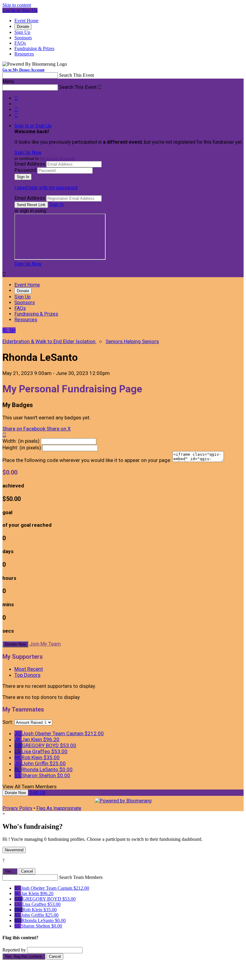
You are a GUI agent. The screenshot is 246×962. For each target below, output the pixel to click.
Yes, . (10, 871)
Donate (23, 26)
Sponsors (23, 37)
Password (25, 170)
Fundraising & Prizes (34, 48)
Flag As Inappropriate (58, 808)
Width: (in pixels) (21, 441)
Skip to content (16, 4)
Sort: (7, 722)
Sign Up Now (27, 152)
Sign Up (22, 32)
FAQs (20, 43)
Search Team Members (81, 877)
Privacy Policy (17, 808)
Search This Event (76, 75)
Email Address (29, 164)
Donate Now (15, 644)
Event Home (26, 20)
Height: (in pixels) (21, 448)
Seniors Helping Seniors (132, 341)
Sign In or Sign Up (33, 126)
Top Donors (27, 675)
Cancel (27, 871)
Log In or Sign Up (20, 10)
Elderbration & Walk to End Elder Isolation (49, 341)
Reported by (14, 949)
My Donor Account (57, 158)
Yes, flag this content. (24, 956)
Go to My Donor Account (23, 69)
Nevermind (14, 850)
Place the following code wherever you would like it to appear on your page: (86, 460)
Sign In (56, 204)
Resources (24, 53)
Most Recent (28, 669)
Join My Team (45, 644)
